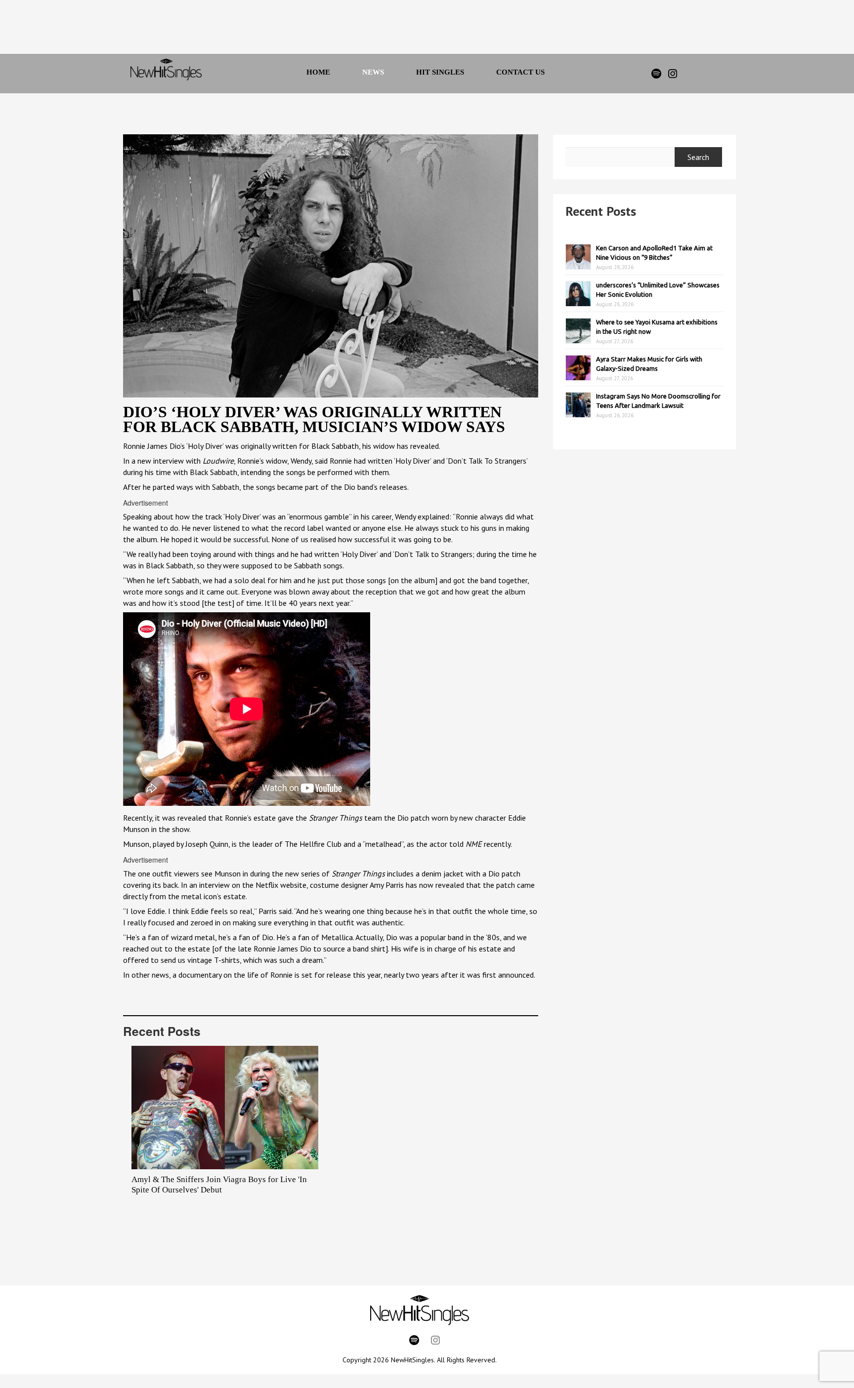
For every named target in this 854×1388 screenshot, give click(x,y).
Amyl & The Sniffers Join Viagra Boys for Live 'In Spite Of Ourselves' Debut (219, 1184)
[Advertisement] (414, 29)
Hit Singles (440, 72)
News (373, 72)
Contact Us (520, 72)
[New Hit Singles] (166, 73)
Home (318, 72)
